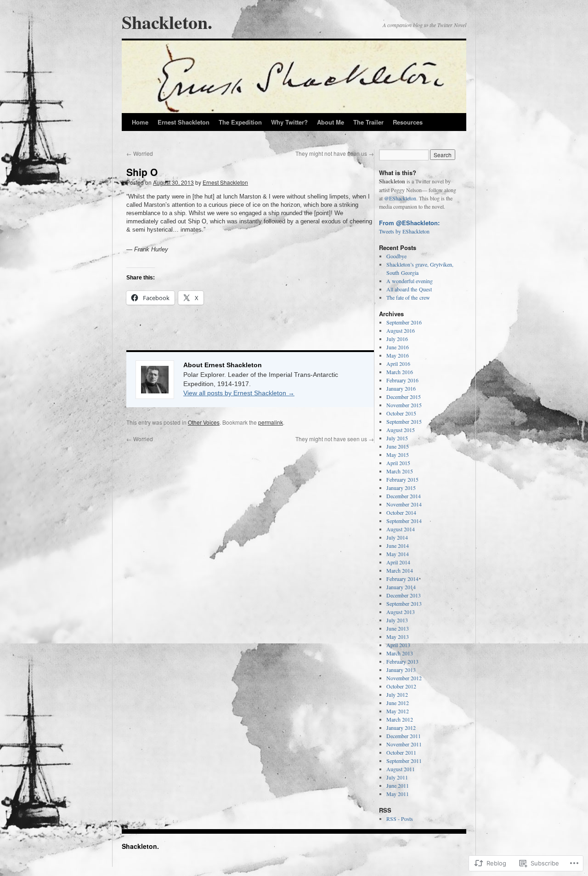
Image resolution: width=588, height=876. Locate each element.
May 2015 (397, 454)
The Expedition (240, 122)
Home (140, 122)
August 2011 (400, 769)
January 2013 (401, 669)
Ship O (142, 172)
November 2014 (404, 504)
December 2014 (403, 496)
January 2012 (401, 727)
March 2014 (399, 570)
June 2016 (397, 347)
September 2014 (404, 520)
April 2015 (398, 462)
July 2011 (397, 777)
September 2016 (404, 322)
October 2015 (401, 413)
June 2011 (397, 785)
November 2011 (404, 744)
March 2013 (399, 653)
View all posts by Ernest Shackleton (238, 393)
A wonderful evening (409, 280)
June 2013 (397, 628)
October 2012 (401, 686)
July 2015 (397, 438)
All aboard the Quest (409, 289)
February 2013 (402, 661)
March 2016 (399, 371)
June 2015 (397, 446)
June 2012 (397, 702)
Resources (408, 122)
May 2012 (397, 711)
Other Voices (204, 422)
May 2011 (397, 793)
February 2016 (402, 380)
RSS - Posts (399, 818)
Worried (139, 153)
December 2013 (403, 595)
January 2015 (401, 487)
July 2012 (397, 694)
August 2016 (400, 330)
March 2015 (399, 471)
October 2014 (401, 512)
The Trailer (368, 122)
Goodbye (396, 256)
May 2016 (397, 355)
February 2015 (402, 479)
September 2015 (404, 421)
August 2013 (400, 611)
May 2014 (397, 553)
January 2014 (401, 587)
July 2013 (397, 620)
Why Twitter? (289, 122)
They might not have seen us (334, 153)
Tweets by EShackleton (404, 231)
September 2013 (404, 603)
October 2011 (401, 752)
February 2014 (402, 578)
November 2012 (404, 678)
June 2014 (397, 545)
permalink (270, 422)
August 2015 (400, 429)
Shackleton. (167, 21)
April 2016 (398, 363)
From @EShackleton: (409, 222)
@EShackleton (400, 198)
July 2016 (397, 338)
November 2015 (404, 405)
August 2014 (400, 529)
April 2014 (398, 562)
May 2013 (397, 636)
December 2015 (403, 396)
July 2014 (397, 537)
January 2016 (401, 388)
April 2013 (398, 644)
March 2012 (399, 719)
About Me (330, 122)
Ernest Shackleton (183, 122)
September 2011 (404, 760)
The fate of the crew (408, 297)
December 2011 (403, 735)
